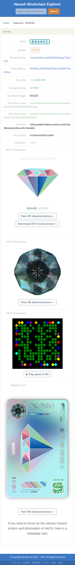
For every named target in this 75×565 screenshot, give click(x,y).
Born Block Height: (16, 96)
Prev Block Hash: (17, 114)
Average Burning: (17, 88)
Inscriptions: (20, 142)
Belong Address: (18, 57)
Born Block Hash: (17, 103)
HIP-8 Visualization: (16, 241)
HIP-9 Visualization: (16, 313)
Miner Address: (18, 68)
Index (6, 23)
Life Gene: (21, 124)
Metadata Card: (18, 385)
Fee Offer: (21, 80)
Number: (22, 50)
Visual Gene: (19, 135)
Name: (23, 41)
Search (53, 11)
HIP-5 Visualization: (16, 150)
